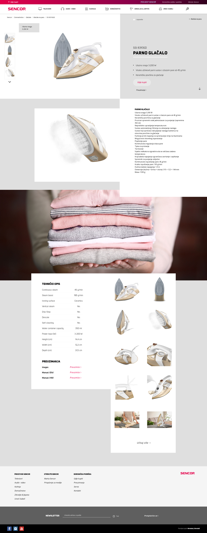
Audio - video (19, 482)
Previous (9, 28)
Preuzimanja (140, 90)
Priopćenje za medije (53, 482)
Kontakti (77, 490)
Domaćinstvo (19, 490)
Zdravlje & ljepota (21, 495)
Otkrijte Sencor (193, 2)
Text (117, 516)
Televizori (18, 478)
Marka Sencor (50, 478)
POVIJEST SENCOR (148, 2)
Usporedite (139, 19)
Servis (76, 486)
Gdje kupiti (14, 2)
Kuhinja (17, 486)
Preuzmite (75, 367)
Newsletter (52, 516)
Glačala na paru (196, 19)
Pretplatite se (150, 516)
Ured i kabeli (19, 499)
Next (9, 82)
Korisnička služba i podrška (172, 2)
